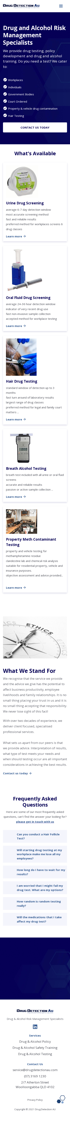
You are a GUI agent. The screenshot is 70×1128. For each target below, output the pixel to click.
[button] (61, 6)
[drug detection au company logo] (35, 1011)
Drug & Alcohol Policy (35, 1041)
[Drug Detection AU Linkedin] (35, 1027)
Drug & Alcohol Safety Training (35, 1047)
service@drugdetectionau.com (35, 1070)
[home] (21, 6)
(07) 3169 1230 (35, 1076)
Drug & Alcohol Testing (35, 1054)
